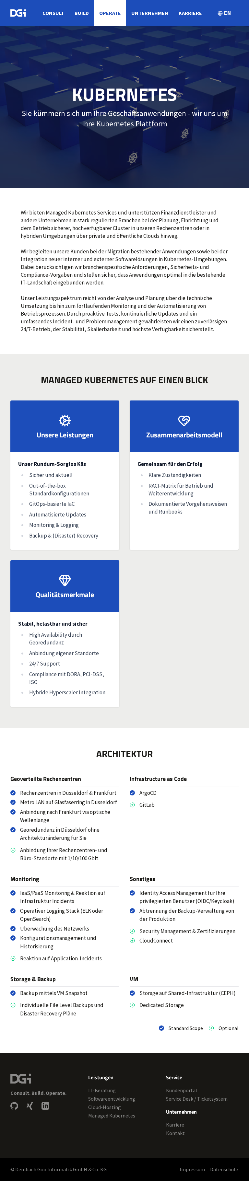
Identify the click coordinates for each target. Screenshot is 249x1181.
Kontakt (175, 1133)
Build (82, 13)
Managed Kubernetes (111, 1115)
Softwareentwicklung (111, 1098)
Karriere (190, 13)
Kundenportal (181, 1090)
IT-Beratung (102, 1090)
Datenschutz (224, 1169)
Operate (110, 13)
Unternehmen (149, 13)
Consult (53, 13)
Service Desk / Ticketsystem (197, 1098)
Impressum (192, 1169)
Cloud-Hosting (104, 1107)
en (227, 13)
